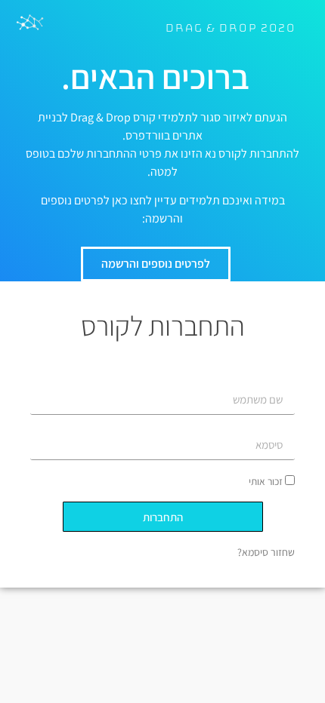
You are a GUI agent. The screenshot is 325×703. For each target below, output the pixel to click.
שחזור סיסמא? (266, 552)
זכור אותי (267, 481)
